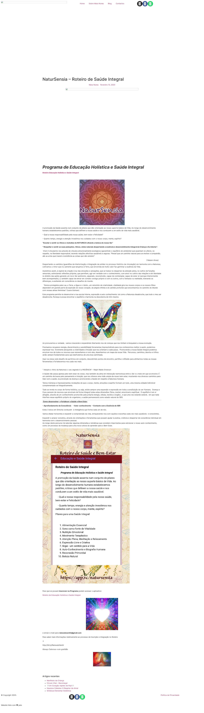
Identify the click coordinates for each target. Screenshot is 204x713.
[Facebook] (145, 3)
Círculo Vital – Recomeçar (57, 683)
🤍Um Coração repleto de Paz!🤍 (60, 686)
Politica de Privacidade (170, 695)
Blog (110, 3)
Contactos (120, 3)
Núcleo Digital (28, 705)
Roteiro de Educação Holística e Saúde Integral (61, 595)
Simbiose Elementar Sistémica (59, 691)
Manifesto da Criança (55, 680)
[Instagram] (139, 3)
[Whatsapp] (150, 3)
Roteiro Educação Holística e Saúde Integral (60, 173)
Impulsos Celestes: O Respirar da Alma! (62, 688)
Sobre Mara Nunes (96, 3)
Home (82, 3)
